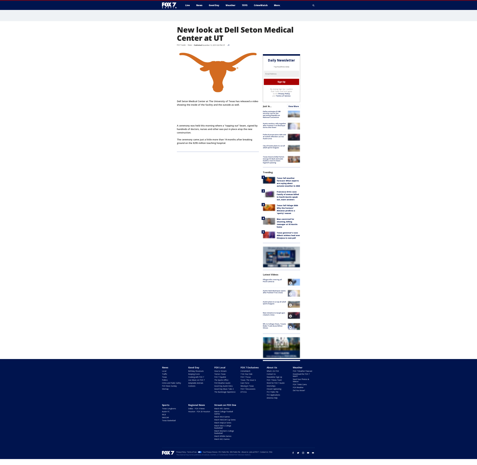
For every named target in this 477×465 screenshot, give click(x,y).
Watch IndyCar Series (222, 423)
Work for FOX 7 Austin (276, 383)
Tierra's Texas (220, 374)
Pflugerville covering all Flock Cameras (272, 280)
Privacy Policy (284, 93)
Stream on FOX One (225, 405)
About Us (272, 367)
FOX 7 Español (220, 377)
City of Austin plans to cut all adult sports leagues (274, 147)
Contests (191, 386)
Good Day (193, 367)
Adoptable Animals (195, 383)
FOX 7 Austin (181, 45)
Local (164, 371)
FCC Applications (273, 395)
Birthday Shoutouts (196, 371)
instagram (303, 453)
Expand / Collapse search (313, 5)
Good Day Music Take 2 (224, 389)
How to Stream (220, 371)
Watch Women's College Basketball (224, 432)
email (313, 453)
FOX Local (219, 367)
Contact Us (271, 374)
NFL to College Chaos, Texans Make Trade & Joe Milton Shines (274, 326)
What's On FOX (273, 371)
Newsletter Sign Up (274, 377)
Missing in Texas (247, 386)
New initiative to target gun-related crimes (274, 314)
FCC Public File (272, 392)
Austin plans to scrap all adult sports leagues (274, 303)
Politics (165, 380)
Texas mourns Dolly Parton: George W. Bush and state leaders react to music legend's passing (273, 160)
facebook (293, 453)
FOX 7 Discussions (247, 389)
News (190, 45)
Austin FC (166, 411)
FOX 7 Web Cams (300, 384)
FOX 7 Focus (245, 377)
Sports (165, 405)
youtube (308, 453)
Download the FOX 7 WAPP (301, 375)
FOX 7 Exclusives (249, 367)
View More (293, 106)
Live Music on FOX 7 (196, 380)
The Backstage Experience (225, 392)
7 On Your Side (246, 374)
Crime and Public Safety (171, 383)
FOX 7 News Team (274, 380)
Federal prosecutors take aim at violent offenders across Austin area (274, 136)
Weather (297, 367)
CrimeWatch (245, 371)
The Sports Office (221, 380)
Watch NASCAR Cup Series (225, 420)
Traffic (164, 374)
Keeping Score (194, 374)
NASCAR (165, 417)
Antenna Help (272, 398)
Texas (164, 377)
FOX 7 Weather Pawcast (302, 371)
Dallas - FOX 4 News (196, 408)
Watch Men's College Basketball (222, 427)
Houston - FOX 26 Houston (199, 411)
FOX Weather (298, 387)
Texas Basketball (169, 420)
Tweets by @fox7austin (274, 364)
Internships (271, 386)
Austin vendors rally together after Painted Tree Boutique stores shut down (274, 125)
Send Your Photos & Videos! (301, 380)
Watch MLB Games (222, 417)
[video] (294, 282)
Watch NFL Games (221, 408)
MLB (164, 414)
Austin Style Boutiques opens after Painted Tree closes (274, 292)
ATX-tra (243, 392)
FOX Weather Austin (222, 383)
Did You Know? (299, 390)
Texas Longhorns (169, 408)
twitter (298, 453)
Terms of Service (283, 96)
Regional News (196, 405)
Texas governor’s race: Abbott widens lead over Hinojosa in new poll (288, 235)
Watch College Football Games (223, 412)
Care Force (244, 383)
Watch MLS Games (222, 439)
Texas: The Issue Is (248, 380)
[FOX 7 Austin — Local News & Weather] (170, 5)
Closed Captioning (274, 389)
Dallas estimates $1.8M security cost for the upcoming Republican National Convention (272, 114)
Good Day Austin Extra (223, 386)
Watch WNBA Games (222, 436)
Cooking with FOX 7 (196, 377)
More (277, 5)
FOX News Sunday (169, 386)
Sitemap (165, 389)
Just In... (267, 106)
